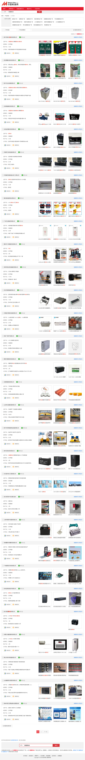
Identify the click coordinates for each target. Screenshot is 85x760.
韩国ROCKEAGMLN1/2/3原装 (45, 216)
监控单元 (17, 340)
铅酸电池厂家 (22, 19)
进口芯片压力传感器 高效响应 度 (75, 514)
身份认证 (23, 37)
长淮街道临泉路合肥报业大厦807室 (16, 394)
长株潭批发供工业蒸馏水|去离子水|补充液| (60, 721)
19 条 (9, 116)
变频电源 (20, 156)
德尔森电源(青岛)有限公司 (10, 198)
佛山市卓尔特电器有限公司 (10, 657)
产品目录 (7, 16)
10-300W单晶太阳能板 (59, 698)
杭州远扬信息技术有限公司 (10, 588)
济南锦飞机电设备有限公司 (10, 152)
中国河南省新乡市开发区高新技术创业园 (17, 49)
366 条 (9, 414)
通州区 (9, 187)
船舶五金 (10, 501)
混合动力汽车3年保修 (60, 400)
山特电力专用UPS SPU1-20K (59, 652)
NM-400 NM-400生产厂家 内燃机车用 (60, 101)
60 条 (9, 162)
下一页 (45, 731)
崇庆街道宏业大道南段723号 (14, 623)
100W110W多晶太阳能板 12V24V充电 (75, 698)
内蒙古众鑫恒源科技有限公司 (10, 634)
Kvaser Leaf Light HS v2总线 (74, 583)
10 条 (9, 391)
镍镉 (16, 41)
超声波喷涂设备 (11, 294)
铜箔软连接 (10, 662)
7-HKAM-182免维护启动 (45, 331)
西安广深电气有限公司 (9, 336)
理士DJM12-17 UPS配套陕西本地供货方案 (75, 78)
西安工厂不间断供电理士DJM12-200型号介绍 (60, 78)
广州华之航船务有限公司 (9, 221)
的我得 (9, 210)
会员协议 (54, 756)
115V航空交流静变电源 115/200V (75, 331)
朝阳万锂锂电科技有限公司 (10, 359)
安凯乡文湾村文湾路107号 (14, 509)
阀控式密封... (22, 87)
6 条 (9, 253)
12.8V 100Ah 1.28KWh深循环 (75, 377)
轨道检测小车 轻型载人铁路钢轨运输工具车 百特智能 (75, 446)
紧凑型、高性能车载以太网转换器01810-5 (60, 583)
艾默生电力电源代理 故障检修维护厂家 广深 (60, 354)
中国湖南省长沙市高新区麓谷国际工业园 (17, 486)
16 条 (9, 93)
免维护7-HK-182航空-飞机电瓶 (60, 331)
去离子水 (14, 707)
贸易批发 (10, 67)
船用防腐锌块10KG (57, 514)
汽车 (15, 616)
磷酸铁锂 (11, 363)
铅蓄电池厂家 (30, 19)
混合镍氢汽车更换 (44, 400)
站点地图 (42, 756)
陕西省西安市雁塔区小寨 (13, 72)
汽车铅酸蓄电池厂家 (58, 19)
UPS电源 (14, 593)
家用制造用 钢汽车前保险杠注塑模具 (75, 537)
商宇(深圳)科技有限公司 (9, 451)
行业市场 (37, 8)
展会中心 (29, 8)
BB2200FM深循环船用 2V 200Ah (45, 239)
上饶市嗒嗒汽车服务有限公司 (10, 519)
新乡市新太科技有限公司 (10, 37)
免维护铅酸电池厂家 (28, 22)
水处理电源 (15, 156)
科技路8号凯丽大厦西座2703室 (15, 348)
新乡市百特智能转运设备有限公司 (11, 428)
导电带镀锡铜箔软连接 (73, 675)
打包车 (9, 271)
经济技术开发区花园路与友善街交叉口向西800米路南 (20, 440)
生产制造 (10, 44)
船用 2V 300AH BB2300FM (60, 239)
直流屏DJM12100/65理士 (45, 193)
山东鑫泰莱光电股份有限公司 (10, 680)
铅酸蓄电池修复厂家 (48, 19)
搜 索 (56, 745)
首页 (4, 8)
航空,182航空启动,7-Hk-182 (75, 170)
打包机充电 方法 (43, 285)
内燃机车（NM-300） (75, 55)
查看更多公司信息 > (78, 37)
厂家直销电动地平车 (74, 423)
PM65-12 (42, 491)
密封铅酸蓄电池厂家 (38, 25)
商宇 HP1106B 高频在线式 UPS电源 (75, 469)
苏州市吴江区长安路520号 (14, 302)
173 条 (9, 276)
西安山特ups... (13, 64)
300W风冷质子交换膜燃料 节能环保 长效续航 (45, 308)
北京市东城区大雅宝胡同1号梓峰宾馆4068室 (18, 141)
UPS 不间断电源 (23, 455)
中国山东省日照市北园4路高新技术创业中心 (18, 692)
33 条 (9, 139)
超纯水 (9, 707)
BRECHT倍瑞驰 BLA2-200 (45, 147)
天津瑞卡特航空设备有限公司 (10, 313)
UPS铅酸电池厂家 (38, 22)
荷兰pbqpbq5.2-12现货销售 (45, 124)
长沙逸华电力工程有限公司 (10, 474)
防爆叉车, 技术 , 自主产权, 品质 (60, 560)
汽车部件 (19, 524)
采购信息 (11, 8)
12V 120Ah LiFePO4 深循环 (60, 377)
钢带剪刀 (14, 271)
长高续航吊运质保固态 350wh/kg (60, 262)
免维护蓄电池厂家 (38, 19)
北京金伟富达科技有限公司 (10, 129)
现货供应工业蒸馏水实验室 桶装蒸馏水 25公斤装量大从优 (45, 721)
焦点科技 (44, 757)
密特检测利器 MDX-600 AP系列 (45, 583)
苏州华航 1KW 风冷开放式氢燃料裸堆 (75, 308)
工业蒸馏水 (18, 707)
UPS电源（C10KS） (72, 652)
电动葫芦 (10, 409)
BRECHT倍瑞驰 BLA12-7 (75, 147)
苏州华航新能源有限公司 (9, 290)
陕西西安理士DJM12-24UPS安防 (45, 78)
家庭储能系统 (18, 363)
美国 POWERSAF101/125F (75, 216)
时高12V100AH (43, 652)
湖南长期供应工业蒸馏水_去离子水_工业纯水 (75, 721)
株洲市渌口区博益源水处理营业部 (11, 703)
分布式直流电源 (22, 478)
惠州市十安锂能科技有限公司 (10, 244)
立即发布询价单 (14, 740)
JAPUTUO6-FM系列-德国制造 (75, 124)
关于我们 (25, 756)
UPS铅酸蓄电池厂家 (60, 22)
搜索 (39, 12)
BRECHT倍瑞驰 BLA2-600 (60, 147)
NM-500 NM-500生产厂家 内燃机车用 (75, 101)
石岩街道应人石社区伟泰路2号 (15, 555)
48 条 (9, 230)
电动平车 (15, 432)
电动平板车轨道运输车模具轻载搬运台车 (45, 446)
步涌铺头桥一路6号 (12, 279)
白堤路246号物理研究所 (13, 325)
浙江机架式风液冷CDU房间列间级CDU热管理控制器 (60, 606)
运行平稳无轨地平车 (44, 423)
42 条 (9, 690)
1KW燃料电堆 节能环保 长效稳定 (60, 308)
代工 (16, 202)
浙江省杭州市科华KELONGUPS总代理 (45, 606)
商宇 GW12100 (44, 469)
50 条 (9, 437)
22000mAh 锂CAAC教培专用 (45, 262)
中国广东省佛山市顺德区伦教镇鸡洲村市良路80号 (19, 669)
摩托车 (71, 629)
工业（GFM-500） (45, 55)
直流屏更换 (57, 193)
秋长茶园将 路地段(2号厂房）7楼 (15, 256)
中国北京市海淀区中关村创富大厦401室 (17, 118)
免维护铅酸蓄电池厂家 (49, 22)
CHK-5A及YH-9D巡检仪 (59, 491)
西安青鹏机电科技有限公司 (10, 60)
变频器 (18, 639)
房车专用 (24, 363)
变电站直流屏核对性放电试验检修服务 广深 (75, 354)
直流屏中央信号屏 (16, 179)
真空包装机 (10, 524)
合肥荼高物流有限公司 (9, 382)
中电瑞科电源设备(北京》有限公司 (11, 175)
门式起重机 (15, 409)
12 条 (9, 207)
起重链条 (20, 409)
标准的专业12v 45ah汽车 (45, 537)
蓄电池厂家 (14, 19)
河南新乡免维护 (59, 55)
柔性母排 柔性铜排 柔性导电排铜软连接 (60, 675)
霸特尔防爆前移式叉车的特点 (45, 560)
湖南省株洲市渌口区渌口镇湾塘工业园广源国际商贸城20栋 (21, 715)
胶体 (16, 110)
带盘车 (17, 271)
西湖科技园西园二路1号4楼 (14, 601)
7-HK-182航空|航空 (60, 170)
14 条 (9, 299)
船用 (20, 225)
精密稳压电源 (17, 455)
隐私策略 (48, 756)
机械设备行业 (20, 8)
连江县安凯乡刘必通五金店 (10, 496)
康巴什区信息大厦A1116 (13, 646)
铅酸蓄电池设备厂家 (16, 25)
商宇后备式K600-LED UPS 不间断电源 (60, 469)
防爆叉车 (10, 547)
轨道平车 (10, 432)
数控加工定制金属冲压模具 (59, 537)
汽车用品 (10, 386)
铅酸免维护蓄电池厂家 (17, 22)
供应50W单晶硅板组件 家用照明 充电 (45, 698)
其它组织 (10, 90)
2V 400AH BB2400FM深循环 (75, 239)
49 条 (9, 345)
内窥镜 (9, 570)
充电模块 (13, 340)
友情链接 (60, 756)
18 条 (9, 47)
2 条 (9, 368)
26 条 (9, 70)
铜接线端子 (16, 662)
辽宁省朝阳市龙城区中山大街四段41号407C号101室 (19, 371)
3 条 (9, 506)
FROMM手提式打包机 (59, 285)
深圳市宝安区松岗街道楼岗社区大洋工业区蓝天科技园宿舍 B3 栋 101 (23, 463)
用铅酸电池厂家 (47, 25)
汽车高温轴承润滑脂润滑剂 (74, 400)
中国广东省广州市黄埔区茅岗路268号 (16, 233)
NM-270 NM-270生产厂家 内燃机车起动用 (45, 101)
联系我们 (31, 756)
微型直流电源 (11, 478)
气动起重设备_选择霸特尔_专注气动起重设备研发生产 (75, 560)
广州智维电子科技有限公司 (10, 565)
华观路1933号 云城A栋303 (14, 578)
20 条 (9, 322)
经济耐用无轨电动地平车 (60, 423)
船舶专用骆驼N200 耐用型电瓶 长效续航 (45, 514)
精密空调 (18, 593)
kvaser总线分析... (22, 570)
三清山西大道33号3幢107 (14, 532)
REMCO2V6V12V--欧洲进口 (60, 124)
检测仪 (15, 570)
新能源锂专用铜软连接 (45, 675)
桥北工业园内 (11, 164)
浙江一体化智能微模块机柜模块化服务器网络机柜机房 (75, 606)
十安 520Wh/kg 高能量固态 (75, 262)
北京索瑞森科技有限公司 (9, 106)
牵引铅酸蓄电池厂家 (27, 25)
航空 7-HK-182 (44, 170)
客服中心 (37, 756)
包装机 (15, 524)
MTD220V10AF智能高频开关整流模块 (75, 491)
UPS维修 (14, 639)
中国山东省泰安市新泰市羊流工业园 (16, 417)
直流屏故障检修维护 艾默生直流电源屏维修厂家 (45, 354)
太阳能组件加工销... (13, 684)
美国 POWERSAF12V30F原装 (60, 216)
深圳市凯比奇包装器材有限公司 (11, 267)
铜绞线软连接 (22, 662)
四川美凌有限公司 (9, 611)
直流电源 (10, 156)
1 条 (9, 621)
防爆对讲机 (15, 225)
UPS (9, 202)
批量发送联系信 (77, 30)
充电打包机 (71, 285)
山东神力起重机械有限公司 (10, 405)
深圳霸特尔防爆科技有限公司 (10, 542)
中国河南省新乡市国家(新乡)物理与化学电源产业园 (19, 95)
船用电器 (10, 225)
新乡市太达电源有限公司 (9, 83)
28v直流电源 (11, 317)
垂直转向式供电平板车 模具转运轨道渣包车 (60, 446)
